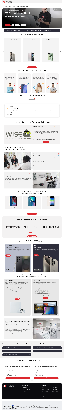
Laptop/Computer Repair (27, 395)
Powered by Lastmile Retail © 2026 (32, 412)
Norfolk (14, 6)
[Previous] (3, 51)
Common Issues (45, 389)
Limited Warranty (54, 391)
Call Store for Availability (32, 67)
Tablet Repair (24, 396)
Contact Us (44, 393)
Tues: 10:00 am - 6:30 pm (17, 30)
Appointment (24, 378)
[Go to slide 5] (34, 232)
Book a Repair (7, 25)
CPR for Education (54, 389)
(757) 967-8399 (37, 372)
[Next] (60, 51)
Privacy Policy (22, 402)
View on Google (9, 114)
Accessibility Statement (43, 402)
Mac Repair (24, 393)
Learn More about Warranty (38, 164)
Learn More (8, 255)
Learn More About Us (8, 334)
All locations (5, 6)
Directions (17, 25)
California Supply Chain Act (35, 402)
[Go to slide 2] (32, 232)
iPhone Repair (25, 387)
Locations (44, 395)
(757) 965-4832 (9, 372)
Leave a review (31, 98)
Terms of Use (28, 402)
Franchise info (45, 391)
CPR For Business (54, 387)
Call (12, 25)
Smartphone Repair (26, 389)
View (11, 378)
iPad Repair (24, 391)
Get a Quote (23, 25)
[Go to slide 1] (30, 232)
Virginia (10, 6)
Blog (43, 387)
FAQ (43, 396)
